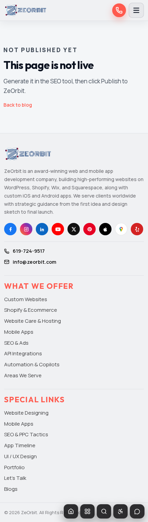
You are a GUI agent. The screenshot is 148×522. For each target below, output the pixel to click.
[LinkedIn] (42, 229)
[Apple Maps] (105, 229)
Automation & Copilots (32, 364)
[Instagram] (26, 229)
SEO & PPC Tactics (26, 434)
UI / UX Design (20, 456)
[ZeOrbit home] (25, 10)
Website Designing (26, 412)
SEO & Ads (16, 342)
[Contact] (137, 511)
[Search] (104, 511)
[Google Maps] (121, 229)
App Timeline (19, 445)
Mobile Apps (18, 331)
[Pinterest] (89, 229)
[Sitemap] (87, 511)
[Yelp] (137, 229)
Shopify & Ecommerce (30, 309)
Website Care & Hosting (32, 320)
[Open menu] (136, 10)
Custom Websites (25, 299)
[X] (73, 229)
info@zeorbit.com (34, 262)
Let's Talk (15, 478)
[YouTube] (58, 229)
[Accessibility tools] (120, 511)
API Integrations (23, 353)
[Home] (71, 511)
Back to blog (17, 105)
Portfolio (14, 467)
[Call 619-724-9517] (119, 10)
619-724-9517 (29, 251)
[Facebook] (10, 229)
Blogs (11, 489)
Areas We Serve (23, 375)
